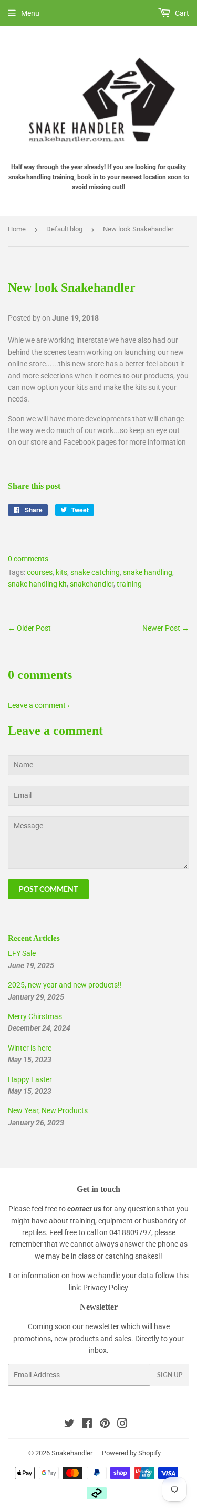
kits (61, 572)
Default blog (64, 229)
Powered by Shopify (131, 1453)
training (129, 584)
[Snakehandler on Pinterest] (104, 1425)
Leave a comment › (38, 705)
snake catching (95, 572)
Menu (30, 13)
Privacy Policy (105, 1287)
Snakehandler (71, 1453)
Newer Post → (165, 628)
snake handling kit (37, 584)
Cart (181, 13)
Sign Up (169, 1375)
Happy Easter (30, 1079)
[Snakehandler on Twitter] (69, 1425)
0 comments (28, 558)
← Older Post (29, 628)
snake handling (147, 572)
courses (40, 572)
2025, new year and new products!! (65, 985)
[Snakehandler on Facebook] (86, 1425)
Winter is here (29, 1048)
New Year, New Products (48, 1110)
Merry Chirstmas (35, 1016)
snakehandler (91, 584)
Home (17, 229)
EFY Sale (22, 953)
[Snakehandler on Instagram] (122, 1425)
